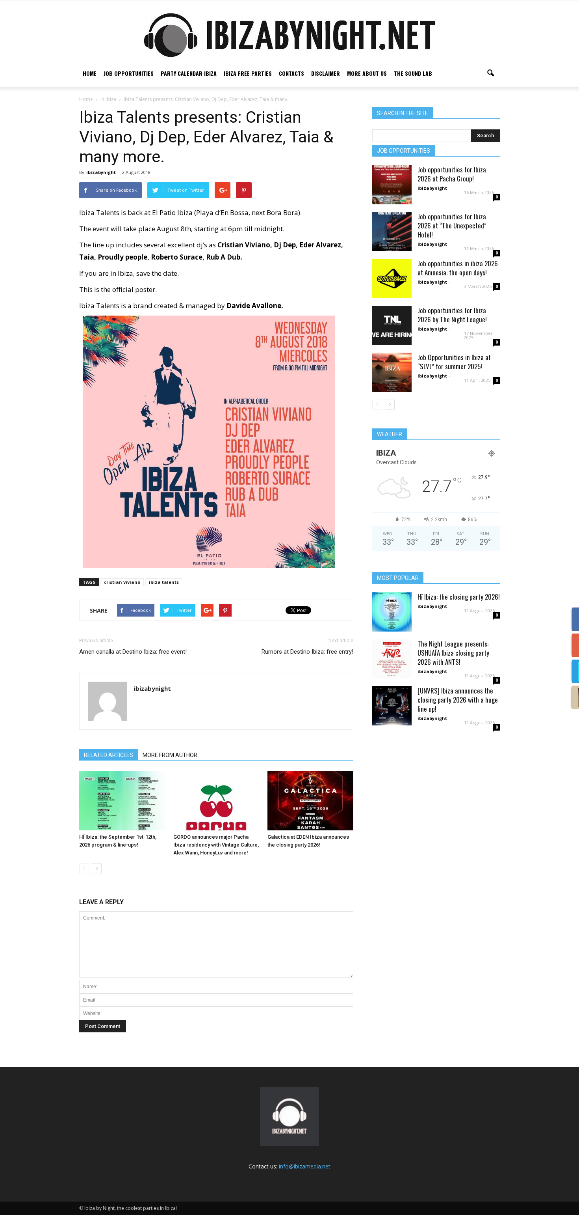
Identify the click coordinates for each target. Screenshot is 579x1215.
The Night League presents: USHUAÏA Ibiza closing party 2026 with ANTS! (453, 653)
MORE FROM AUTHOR (170, 755)
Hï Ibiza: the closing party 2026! (459, 597)
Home (89, 73)
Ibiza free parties (248, 73)
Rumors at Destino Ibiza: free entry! (307, 651)
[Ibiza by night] (289, 34)
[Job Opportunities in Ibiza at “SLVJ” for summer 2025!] (392, 372)
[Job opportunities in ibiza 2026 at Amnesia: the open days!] (392, 278)
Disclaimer (325, 73)
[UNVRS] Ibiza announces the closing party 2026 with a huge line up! (458, 700)
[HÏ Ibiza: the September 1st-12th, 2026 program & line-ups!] (122, 800)
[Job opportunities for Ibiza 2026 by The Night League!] (392, 325)
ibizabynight (101, 172)
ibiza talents (164, 582)
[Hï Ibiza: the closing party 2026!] (392, 612)
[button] (490, 73)
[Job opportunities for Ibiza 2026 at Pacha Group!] (392, 184)
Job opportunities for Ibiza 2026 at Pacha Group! (452, 173)
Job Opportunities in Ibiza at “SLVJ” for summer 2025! (454, 361)
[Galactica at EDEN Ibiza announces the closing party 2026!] (310, 800)
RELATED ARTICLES (108, 755)
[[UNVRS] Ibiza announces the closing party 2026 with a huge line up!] (392, 705)
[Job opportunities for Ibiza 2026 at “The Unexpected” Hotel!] (392, 231)
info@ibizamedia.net (304, 1166)
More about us (367, 73)
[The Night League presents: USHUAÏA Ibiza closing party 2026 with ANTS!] (392, 659)
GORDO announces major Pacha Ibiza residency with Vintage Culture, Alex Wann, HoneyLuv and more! (216, 845)
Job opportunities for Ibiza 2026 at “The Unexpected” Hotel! (452, 225)
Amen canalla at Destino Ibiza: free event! (133, 651)
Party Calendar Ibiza (189, 73)
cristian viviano (122, 582)
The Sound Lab (413, 73)
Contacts (291, 73)
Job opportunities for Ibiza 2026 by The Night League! (452, 314)
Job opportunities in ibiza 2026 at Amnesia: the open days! (458, 267)
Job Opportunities (129, 73)
